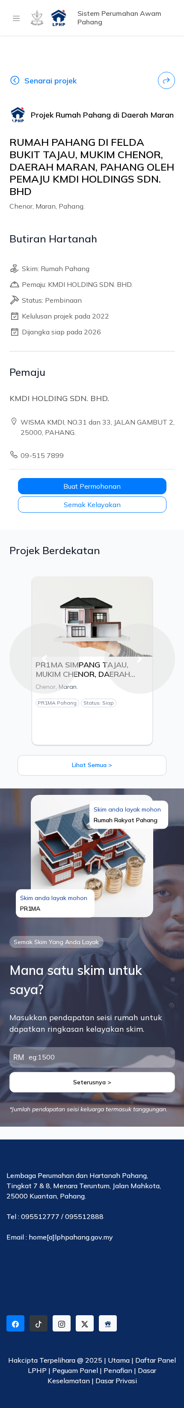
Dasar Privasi (116, 1380)
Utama (119, 1360)
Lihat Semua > (92, 765)
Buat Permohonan (92, 486)
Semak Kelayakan (92, 504)
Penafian (119, 1370)
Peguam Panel (75, 1370)
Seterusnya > (92, 1082)
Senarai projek (50, 81)
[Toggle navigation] (14, 18)
